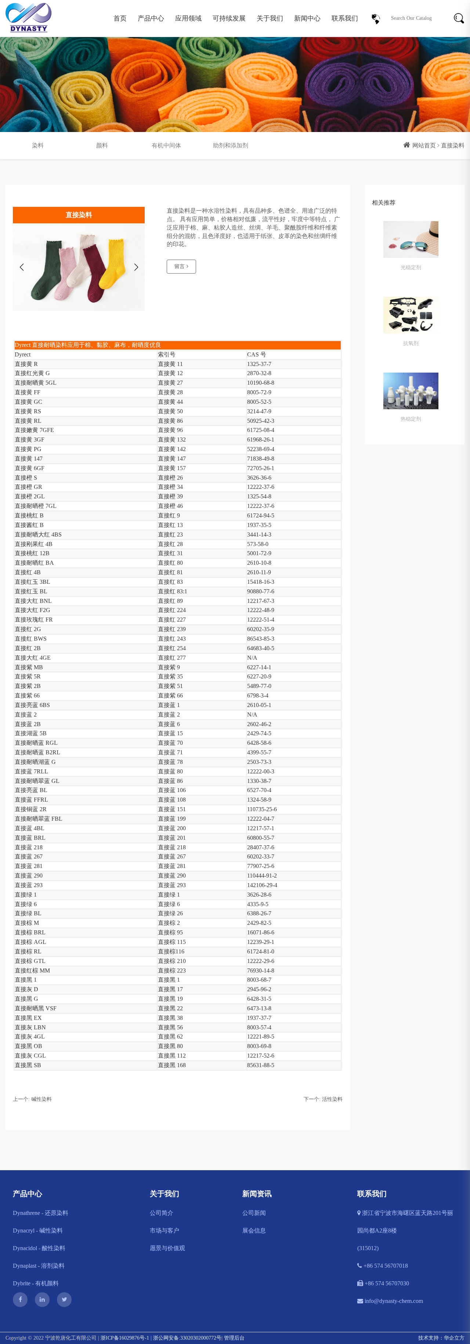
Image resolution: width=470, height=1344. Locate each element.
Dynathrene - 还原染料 (40, 1213)
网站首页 (424, 145)
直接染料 (452, 145)
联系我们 (345, 18)
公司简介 (161, 1213)
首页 (120, 18)
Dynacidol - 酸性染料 (39, 1248)
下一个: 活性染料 (323, 1099)
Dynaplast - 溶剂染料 (39, 1266)
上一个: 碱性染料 (32, 1099)
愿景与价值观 (167, 1248)
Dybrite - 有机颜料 (36, 1283)
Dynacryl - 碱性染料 (38, 1230)
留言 (179, 266)
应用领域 (188, 18)
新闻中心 (307, 18)
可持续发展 (229, 18)
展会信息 (254, 1230)
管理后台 (234, 1338)
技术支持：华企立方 (441, 1338)
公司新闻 (254, 1213)
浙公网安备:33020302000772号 (187, 1338)
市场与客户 (164, 1230)
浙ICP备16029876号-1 (125, 1338)
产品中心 (151, 18)
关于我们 (270, 18)
